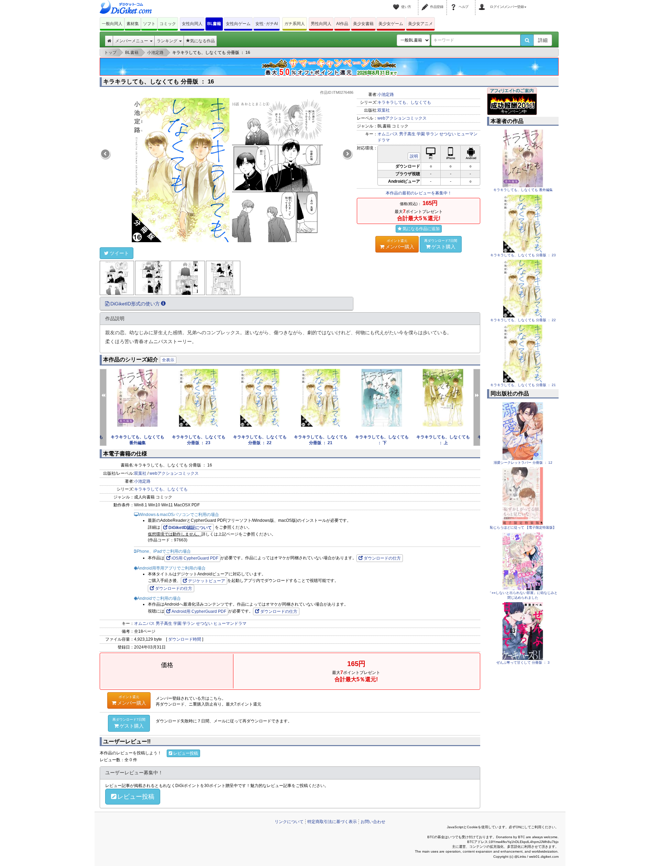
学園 (421, 134)
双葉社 (383, 110)
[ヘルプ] (454, 2)
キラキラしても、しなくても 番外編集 (523, 190)
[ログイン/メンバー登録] (483, 2)
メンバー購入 (399, 244)
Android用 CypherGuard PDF (199, 611)
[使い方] (397, 2)
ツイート (119, 253)
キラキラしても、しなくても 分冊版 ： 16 (158, 81)
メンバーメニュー (132, 40)
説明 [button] (414, 156)
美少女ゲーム (390, 23)
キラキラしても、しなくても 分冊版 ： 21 (523, 385)
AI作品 (342, 23)
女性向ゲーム (238, 23)
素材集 (132, 23)
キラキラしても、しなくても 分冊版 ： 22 (523, 320)
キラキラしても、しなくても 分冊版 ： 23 (523, 255)
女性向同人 (192, 23)
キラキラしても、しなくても (404, 102)
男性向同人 (321, 23)
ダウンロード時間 (184, 639)
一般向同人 (112, 23)
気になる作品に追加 (421, 228)
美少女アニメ (420, 23)
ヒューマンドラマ (229, 623)
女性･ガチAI (266, 23)
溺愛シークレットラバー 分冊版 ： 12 (523, 462)
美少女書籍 (363, 23)
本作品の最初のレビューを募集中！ (419, 193)
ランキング (167, 40)
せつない (447, 134)
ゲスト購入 (440, 244)
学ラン (432, 134)
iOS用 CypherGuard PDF (195, 558)
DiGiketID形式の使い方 (135, 303)
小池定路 (385, 94)
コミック (168, 23)
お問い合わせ (373, 821)
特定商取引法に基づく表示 (332, 821)
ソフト (149, 23)
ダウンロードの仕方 (382, 558)
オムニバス (387, 134)
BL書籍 (214, 23)
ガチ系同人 (294, 23)
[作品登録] (425, 2)
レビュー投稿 (185, 753)
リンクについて (289, 821)
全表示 (168, 360)
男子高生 (407, 134)
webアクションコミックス (402, 118)
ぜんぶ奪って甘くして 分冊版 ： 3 (523, 662)
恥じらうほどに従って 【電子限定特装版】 (523, 527)
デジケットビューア (206, 580)
